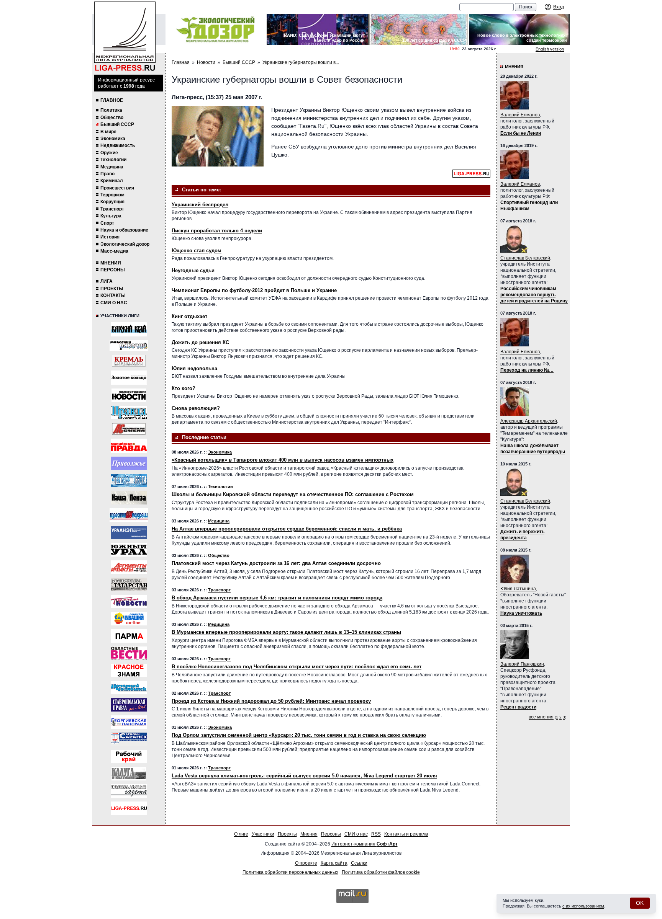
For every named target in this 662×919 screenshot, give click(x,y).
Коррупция (112, 201)
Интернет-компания (364, 844)
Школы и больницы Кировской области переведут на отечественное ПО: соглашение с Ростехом (293, 494)
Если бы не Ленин (520, 133)
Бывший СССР (117, 124)
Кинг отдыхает (189, 316)
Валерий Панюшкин (522, 664)
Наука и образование (124, 230)
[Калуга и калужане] (128, 773)
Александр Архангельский (528, 421)
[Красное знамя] (129, 670)
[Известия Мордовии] (129, 515)
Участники (263, 834)
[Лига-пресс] (129, 808)
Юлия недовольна (194, 368)
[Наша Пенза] (129, 497)
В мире (108, 131)
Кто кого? (183, 388)
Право (107, 173)
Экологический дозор (124, 244)
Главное (111, 100)
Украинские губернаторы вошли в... (300, 62)
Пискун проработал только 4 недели (217, 230)
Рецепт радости (518, 707)
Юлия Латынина (518, 588)
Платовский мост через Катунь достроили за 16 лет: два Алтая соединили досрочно (276, 563)
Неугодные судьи (193, 270)
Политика (111, 110)
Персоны (112, 270)
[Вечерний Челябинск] (129, 687)
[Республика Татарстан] (129, 584)
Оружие (109, 152)
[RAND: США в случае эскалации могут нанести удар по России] (317, 29)
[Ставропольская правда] (129, 705)
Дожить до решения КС (200, 342)
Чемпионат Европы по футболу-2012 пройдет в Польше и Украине (254, 290)
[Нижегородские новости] (128, 395)
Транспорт (112, 209)
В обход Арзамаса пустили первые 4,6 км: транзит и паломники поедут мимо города (277, 598)
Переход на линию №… (527, 370)
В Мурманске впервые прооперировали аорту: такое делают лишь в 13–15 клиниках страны (286, 632)
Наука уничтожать (521, 613)
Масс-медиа (114, 251)
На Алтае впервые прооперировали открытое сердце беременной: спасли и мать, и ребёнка (287, 529)
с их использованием (583, 906)
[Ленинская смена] (129, 429)
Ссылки (359, 863)
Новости (206, 62)
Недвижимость (117, 145)
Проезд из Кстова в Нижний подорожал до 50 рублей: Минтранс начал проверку (271, 701)
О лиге (241, 834)
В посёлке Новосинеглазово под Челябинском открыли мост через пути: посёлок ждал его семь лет (296, 666)
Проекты (111, 288)
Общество (111, 117)
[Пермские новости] (129, 601)
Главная (181, 62)
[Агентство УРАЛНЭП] (129, 532)
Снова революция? (196, 408)
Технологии (113, 159)
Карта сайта (334, 863)
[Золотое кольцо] (129, 378)
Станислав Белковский (525, 258)
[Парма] (129, 636)
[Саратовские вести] (129, 480)
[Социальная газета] (129, 791)
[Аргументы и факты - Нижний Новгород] (129, 567)
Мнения (110, 263)
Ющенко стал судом (196, 250)
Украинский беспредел (200, 204)
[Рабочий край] (129, 756)
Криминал (111, 180)
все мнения (541, 717)
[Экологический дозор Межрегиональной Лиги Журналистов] (216, 29)
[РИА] (129, 361)
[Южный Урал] (129, 550)
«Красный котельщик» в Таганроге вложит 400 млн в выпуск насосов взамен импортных (282, 460)
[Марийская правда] (129, 446)
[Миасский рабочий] (129, 345)
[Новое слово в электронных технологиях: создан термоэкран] (519, 29)
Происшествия (117, 188)
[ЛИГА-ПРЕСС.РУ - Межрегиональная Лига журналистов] (125, 37)
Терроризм (112, 195)
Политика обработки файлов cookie (381, 872)
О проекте (306, 863)
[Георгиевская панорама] (129, 722)
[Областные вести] (129, 653)
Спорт (107, 223)
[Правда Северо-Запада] (129, 412)
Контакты (113, 295)
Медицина (111, 167)
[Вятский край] (129, 329)
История (110, 237)
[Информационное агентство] (129, 463)
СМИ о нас (113, 302)
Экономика (112, 138)
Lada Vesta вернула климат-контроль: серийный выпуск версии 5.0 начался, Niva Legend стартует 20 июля (304, 776)
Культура (110, 216)
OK (640, 903)
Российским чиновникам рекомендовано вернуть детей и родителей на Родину (534, 295)
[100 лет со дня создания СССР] (418, 29)
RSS (376, 834)
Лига (106, 281)
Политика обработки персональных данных (290, 872)
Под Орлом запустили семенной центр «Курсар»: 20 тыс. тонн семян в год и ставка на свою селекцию (299, 735)
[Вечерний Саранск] (129, 739)
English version (550, 49)
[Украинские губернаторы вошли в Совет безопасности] (218, 136)
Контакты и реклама (406, 834)
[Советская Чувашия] (129, 618)
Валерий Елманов (520, 115)
